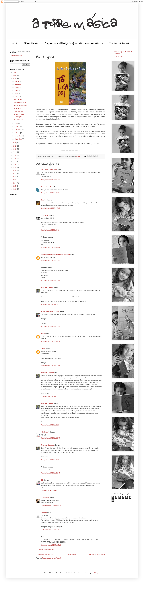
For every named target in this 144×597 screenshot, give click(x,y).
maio (16, 93)
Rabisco (44, 513)
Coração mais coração (19, 116)
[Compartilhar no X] (93, 156)
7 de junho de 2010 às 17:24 (50, 425)
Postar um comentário (46, 549)
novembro (18, 136)
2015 (15, 155)
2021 (15, 174)
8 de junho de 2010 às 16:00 (50, 438)
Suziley (43, 200)
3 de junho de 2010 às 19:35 (50, 208)
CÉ (42, 480)
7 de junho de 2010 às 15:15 (50, 396)
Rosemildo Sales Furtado (50, 311)
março (17, 87)
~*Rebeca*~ (45, 432)
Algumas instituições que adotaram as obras (74, 43)
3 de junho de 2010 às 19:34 (50, 193)
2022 (15, 177)
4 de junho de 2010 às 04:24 (50, 230)
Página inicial (71, 554)
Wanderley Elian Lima (49, 169)
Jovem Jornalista (47, 187)
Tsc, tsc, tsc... (19, 112)
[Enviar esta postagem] (84, 156)
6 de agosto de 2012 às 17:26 (51, 545)
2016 (15, 158)
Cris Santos (45, 497)
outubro (17, 133)
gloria (43, 333)
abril (16, 90)
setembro (18, 130)
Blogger (97, 573)
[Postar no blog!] (90, 156)
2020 (15, 171)
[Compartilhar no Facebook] (95, 156)
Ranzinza (17, 109)
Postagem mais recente (45, 554)
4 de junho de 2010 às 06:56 (50, 247)
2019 (15, 167)
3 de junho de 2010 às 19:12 (50, 180)
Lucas (43, 348)
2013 (15, 149)
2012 (15, 146)
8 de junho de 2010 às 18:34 (50, 460)
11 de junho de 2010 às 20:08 (51, 530)
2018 (15, 164)
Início (13, 43)
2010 (15, 78)
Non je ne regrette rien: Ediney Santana (55, 254)
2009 (15, 75)
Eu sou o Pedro (119, 43)
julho (16, 123)
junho (17, 97)
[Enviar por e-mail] (88, 156)
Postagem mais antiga (97, 554)
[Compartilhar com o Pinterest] (97, 156)
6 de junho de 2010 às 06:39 (50, 341)
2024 (15, 183)
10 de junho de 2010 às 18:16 (51, 506)
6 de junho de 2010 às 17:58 (50, 366)
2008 (15, 72)
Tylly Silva (44, 215)
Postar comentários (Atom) (51, 558)
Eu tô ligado (18, 99)
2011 (14, 143)
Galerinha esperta (20, 105)
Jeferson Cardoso (47, 287)
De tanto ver (18, 120)
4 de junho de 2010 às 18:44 (50, 280)
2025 (15, 186)
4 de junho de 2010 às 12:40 (50, 260)
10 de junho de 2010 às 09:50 (51, 490)
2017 (15, 161)
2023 (15, 180)
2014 (15, 152)
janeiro (17, 81)
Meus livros (31, 43)
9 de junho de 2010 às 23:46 (50, 473)
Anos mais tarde (20, 102)
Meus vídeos (118, 56)
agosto (17, 127)
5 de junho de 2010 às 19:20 (50, 326)
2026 (15, 189)
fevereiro (18, 84)
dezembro (18, 139)
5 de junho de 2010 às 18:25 (50, 304)
